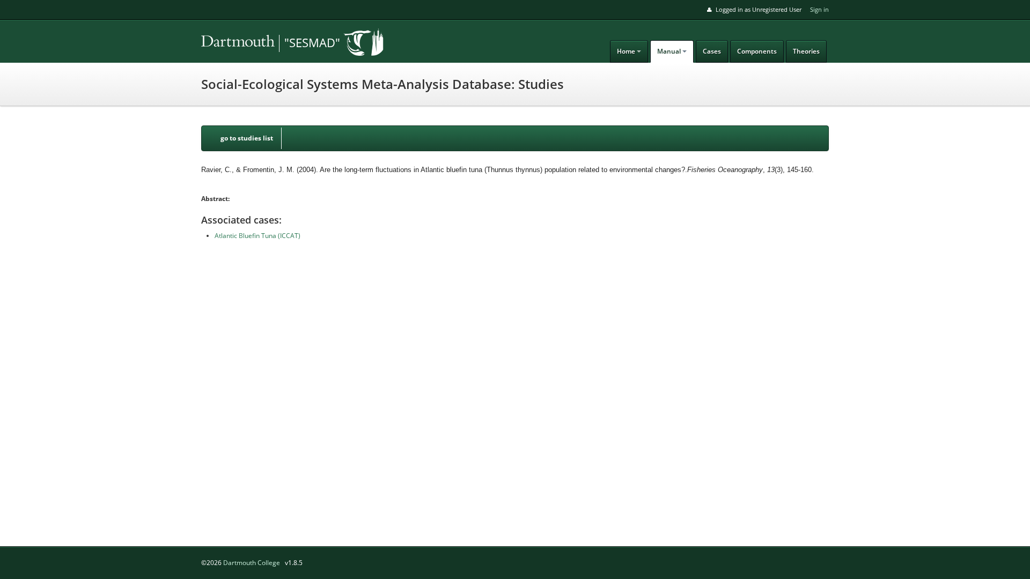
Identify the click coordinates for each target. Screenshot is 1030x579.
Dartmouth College (251, 562)
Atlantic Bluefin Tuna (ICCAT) (257, 235)
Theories (806, 51)
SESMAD (276, 43)
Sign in (819, 9)
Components (757, 51)
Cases (712, 51)
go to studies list (246, 138)
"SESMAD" (312, 42)
